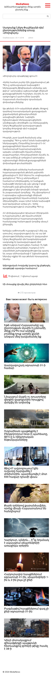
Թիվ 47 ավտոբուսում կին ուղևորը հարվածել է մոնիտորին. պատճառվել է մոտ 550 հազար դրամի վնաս (25, 473)
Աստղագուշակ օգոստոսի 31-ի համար (25, 367)
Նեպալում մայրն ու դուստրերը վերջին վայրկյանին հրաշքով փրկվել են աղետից (25, 399)
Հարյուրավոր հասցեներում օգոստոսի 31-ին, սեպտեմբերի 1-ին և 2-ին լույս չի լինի (26, 577)
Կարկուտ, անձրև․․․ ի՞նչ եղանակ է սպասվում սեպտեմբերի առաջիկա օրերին (26, 542)
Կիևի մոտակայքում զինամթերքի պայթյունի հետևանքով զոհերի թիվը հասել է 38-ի (26, 644)
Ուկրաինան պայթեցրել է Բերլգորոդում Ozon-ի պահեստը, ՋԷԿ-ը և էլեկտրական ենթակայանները (26, 435)
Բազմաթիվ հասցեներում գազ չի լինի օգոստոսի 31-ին (26, 610)
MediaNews (22, 4)
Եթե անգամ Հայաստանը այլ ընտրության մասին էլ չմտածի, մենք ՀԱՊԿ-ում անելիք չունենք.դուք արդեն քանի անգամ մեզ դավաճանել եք (25, 331)
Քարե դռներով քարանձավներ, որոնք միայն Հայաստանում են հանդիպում (25, 508)
